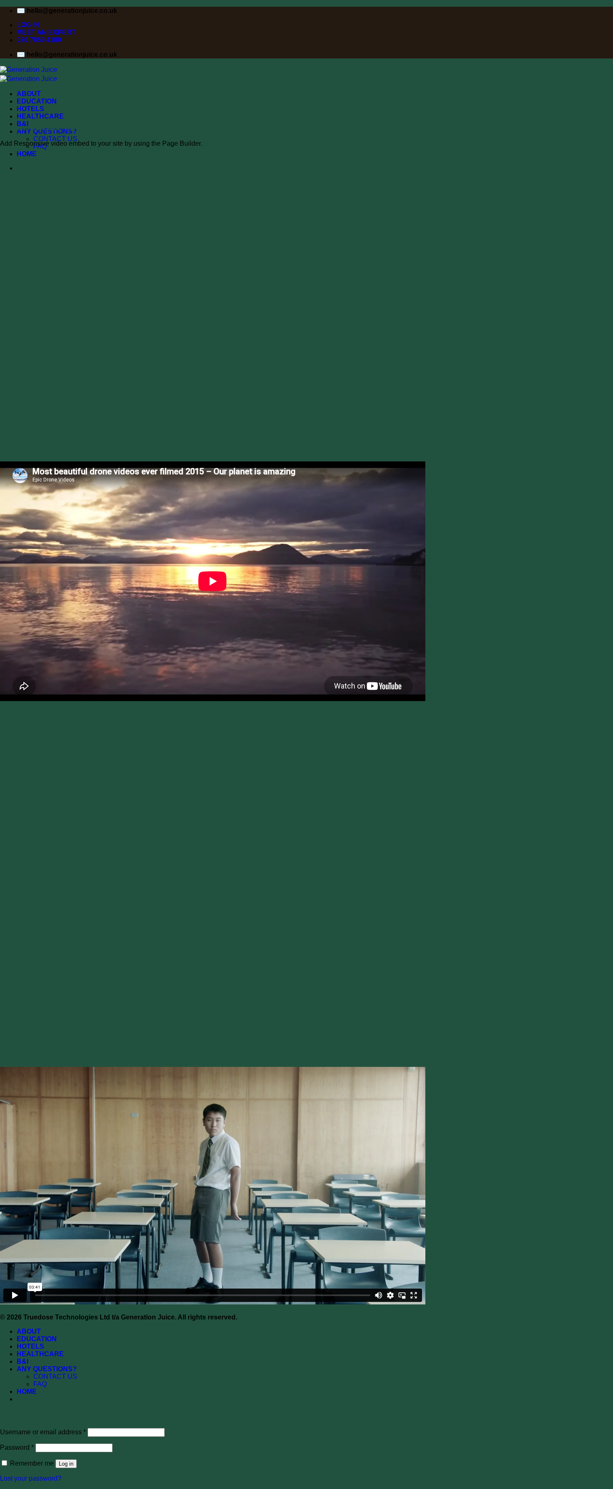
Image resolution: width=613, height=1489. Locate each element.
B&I (22, 1361)
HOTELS (30, 108)
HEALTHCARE (40, 116)
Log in (66, 1464)
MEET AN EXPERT (46, 32)
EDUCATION (37, 101)
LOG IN (28, 24)
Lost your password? (30, 1478)
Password (17, 1447)
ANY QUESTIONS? (47, 1369)
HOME (27, 153)
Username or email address (43, 1432)
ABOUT (29, 93)
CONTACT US (55, 138)
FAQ (40, 1384)
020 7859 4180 (39, 39)
